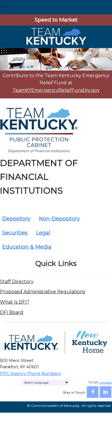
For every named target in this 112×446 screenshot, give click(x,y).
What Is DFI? (14, 302)
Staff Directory (17, 281)
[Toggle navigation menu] (4, 7)
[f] (92, 392)
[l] (105, 392)
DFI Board (11, 312)
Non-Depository (59, 219)
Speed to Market (56, 20)
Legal (43, 233)
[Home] (56, 36)
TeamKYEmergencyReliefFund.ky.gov (56, 90)
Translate (105, 382)
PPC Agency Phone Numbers (30, 373)
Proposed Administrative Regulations (42, 291)
